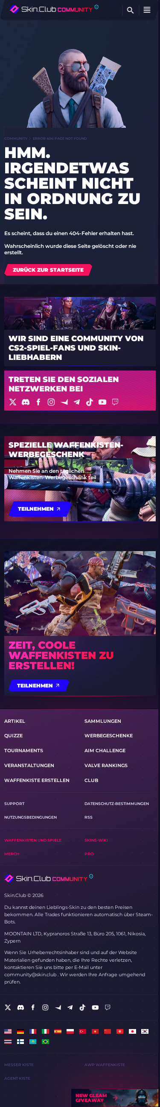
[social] (8, 1007)
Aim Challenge (104, 750)
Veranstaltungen (29, 765)
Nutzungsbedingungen (30, 817)
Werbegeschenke (108, 736)
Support (14, 803)
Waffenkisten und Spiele (32, 840)
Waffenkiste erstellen (37, 780)
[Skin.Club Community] (54, 9)
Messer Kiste (19, 1064)
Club (91, 780)
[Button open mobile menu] (147, 10)
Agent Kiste (17, 1078)
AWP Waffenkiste (104, 1064)
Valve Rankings (106, 765)
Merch (11, 853)
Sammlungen (102, 721)
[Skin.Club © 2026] (48, 878)
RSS (88, 817)
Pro (89, 853)
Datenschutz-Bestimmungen (116, 803)
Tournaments (23, 750)
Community (15, 138)
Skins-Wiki (96, 840)
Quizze (13, 736)
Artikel (14, 721)
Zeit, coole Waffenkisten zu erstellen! (61, 655)
